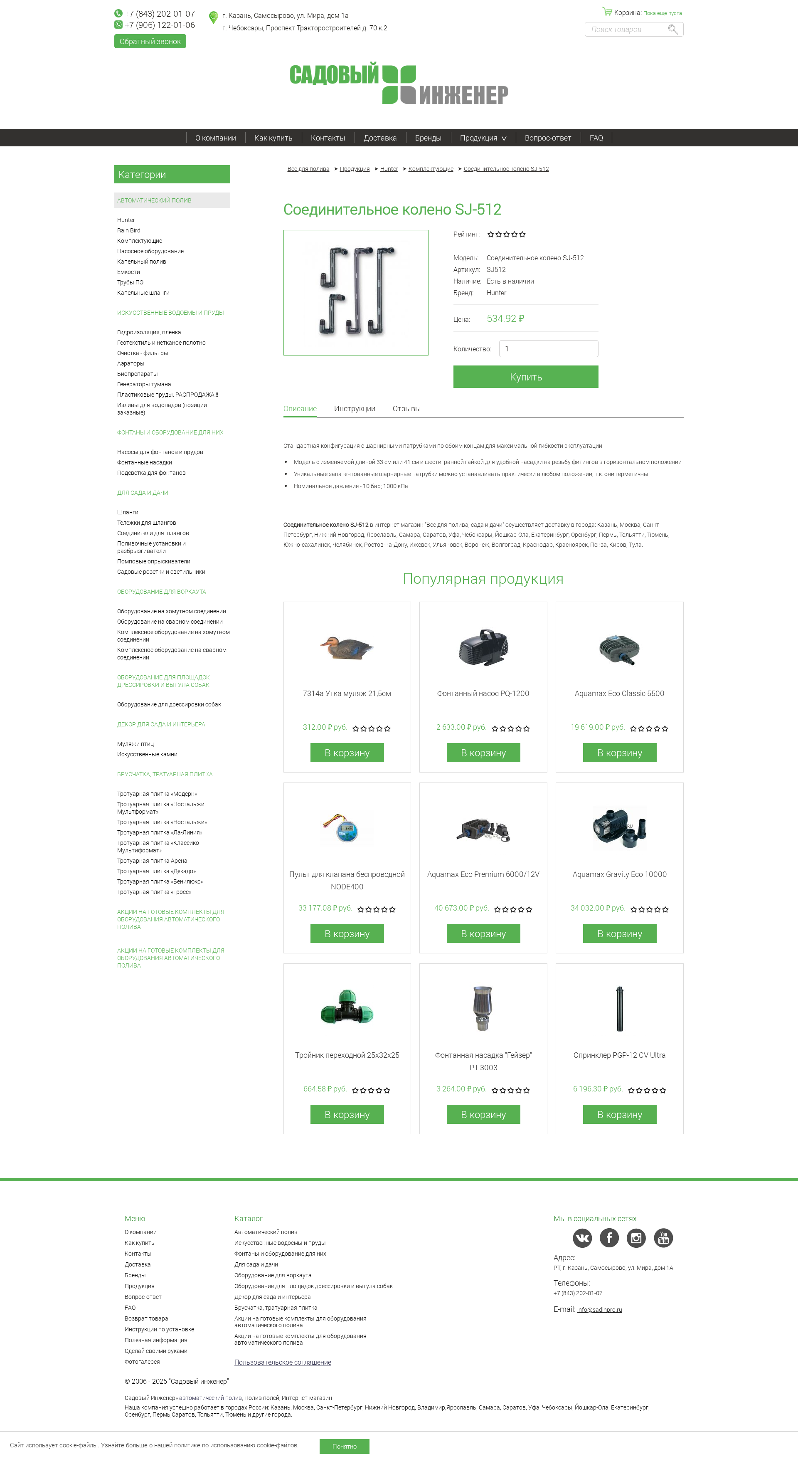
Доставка (380, 138)
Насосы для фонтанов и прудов (160, 452)
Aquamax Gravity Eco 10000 (620, 874)
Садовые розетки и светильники (161, 571)
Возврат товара (146, 1318)
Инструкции (354, 409)
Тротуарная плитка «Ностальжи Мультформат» (160, 807)
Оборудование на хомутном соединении (171, 611)
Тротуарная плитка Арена (152, 860)
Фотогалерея (142, 1361)
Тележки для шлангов (146, 522)
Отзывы (407, 409)
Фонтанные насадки (144, 462)
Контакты (328, 138)
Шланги (127, 512)
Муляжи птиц (135, 744)
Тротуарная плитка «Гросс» (154, 892)
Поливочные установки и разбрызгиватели (151, 547)
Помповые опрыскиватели (153, 561)
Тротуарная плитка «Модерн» (157, 793)
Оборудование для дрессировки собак (169, 704)
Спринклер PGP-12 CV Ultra (620, 1055)
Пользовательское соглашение (282, 1362)
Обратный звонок (150, 41)
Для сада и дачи (142, 492)
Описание (300, 409)
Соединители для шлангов (153, 533)
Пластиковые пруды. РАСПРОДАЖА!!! (167, 394)
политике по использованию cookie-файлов (235, 1445)
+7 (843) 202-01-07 (160, 13)
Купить (526, 376)
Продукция (479, 138)
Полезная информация (156, 1340)
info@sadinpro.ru (599, 1309)
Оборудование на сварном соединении (170, 621)
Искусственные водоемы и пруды (170, 312)
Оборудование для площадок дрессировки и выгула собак (163, 681)
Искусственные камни (147, 754)
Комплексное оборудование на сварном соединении (172, 653)
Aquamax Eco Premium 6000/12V (483, 874)
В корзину (347, 752)
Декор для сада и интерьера (161, 724)
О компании (215, 138)
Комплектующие (139, 240)
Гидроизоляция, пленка (149, 332)
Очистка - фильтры (142, 353)
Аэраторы (131, 363)
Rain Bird (128, 230)
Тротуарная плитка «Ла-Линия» (159, 832)
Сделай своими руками (156, 1351)
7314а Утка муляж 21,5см (347, 693)
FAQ (596, 138)
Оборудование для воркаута (161, 591)
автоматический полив (210, 1398)
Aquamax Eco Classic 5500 (620, 693)
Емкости (128, 272)
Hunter (126, 220)
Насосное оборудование (150, 251)
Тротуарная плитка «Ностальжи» (162, 822)
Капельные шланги (143, 292)
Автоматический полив (154, 200)
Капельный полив (141, 261)
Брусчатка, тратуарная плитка (165, 774)
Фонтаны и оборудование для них (170, 432)
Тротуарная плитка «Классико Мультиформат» (158, 846)
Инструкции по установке (159, 1329)
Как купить (273, 138)
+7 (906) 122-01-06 (160, 24)
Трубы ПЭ (130, 282)
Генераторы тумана (144, 384)
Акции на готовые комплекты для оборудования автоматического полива (170, 919)
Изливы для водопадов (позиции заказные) (162, 408)
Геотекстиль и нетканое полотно (161, 342)
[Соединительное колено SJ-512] (356, 292)
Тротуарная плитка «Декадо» (156, 871)
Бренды (428, 138)
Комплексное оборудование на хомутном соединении (173, 635)
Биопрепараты (137, 374)
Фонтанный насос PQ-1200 (483, 693)
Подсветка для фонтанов (151, 472)
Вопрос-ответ (548, 138)
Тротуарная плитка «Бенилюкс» (160, 881)
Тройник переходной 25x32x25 (347, 1055)
